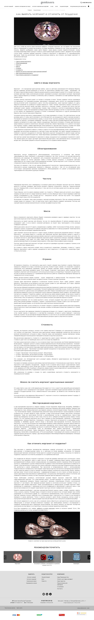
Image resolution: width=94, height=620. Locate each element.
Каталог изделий (31, 579)
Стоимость (19, 70)
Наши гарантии (61, 581)
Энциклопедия (64, 6)
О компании (60, 586)
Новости (44, 581)
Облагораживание (21, 63)
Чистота (18, 65)
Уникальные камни (31, 581)
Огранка (18, 68)
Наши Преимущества (63, 577)
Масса (18, 66)
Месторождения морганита (24, 73)
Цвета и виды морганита (23, 61)
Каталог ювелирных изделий (40, 6)
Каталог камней (8, 6)
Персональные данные (10, 608)
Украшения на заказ (31, 583)
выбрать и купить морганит (46, 508)
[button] (89, 557)
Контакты (60, 588)
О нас (51, 6)
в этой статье (35, 397)
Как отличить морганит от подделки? (27, 75)
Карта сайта (19, 608)
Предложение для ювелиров (78, 6)
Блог (56, 6)
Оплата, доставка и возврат (65, 579)
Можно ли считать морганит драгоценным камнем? (31, 71)
